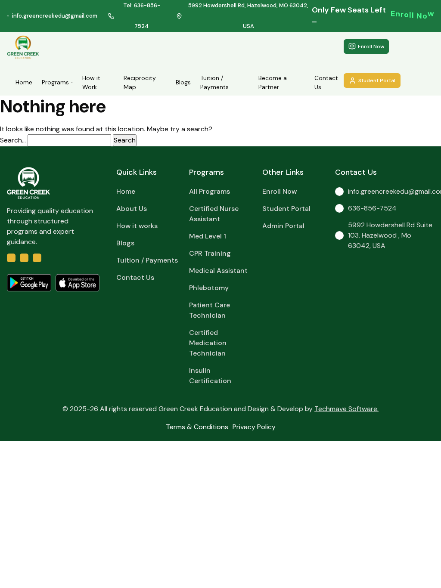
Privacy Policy (254, 426)
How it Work (91, 82)
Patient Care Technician (209, 310)
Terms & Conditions (197, 426)
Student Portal (376, 80)
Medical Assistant (218, 270)
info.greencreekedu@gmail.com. (391, 191)
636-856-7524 (372, 208)
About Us (131, 208)
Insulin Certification (210, 375)
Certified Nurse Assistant (214, 213)
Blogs (183, 82)
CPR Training (210, 253)
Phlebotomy (209, 287)
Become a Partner (272, 82)
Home (24, 82)
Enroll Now (371, 46)
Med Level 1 (207, 236)
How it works (137, 225)
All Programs (209, 191)
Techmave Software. (346, 408)
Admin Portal (283, 225)
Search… (13, 140)
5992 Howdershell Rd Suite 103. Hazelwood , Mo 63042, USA (390, 235)
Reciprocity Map (140, 82)
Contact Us (326, 82)
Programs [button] (55, 82)
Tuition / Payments (214, 82)
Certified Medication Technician (208, 343)
